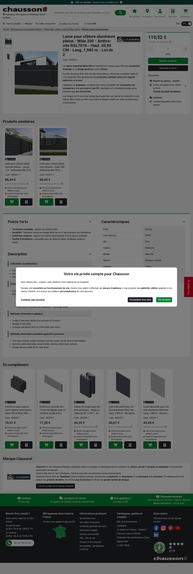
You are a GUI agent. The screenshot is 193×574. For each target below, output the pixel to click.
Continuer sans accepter (33, 299)
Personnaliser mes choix (140, 299)
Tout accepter (164, 299)
